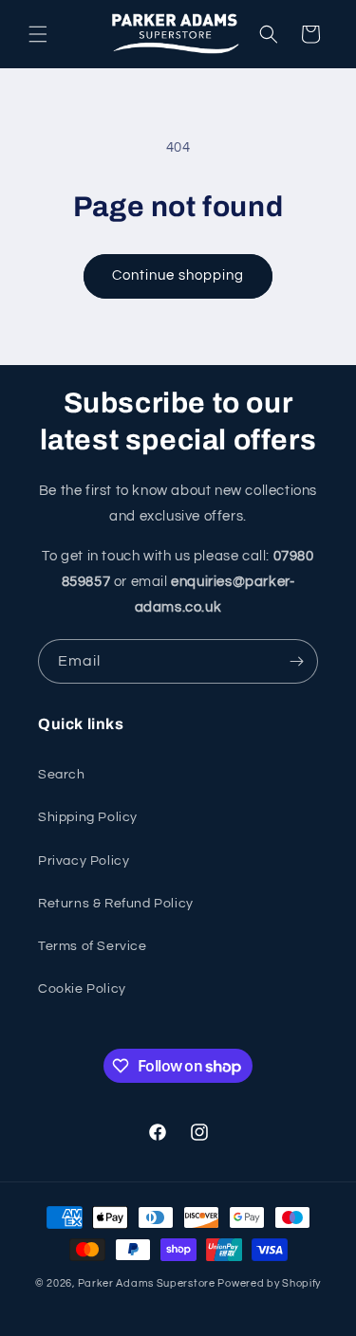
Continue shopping (178, 275)
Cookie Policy (82, 989)
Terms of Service (92, 946)
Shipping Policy (88, 817)
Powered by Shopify (269, 1283)
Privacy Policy (83, 861)
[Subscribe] (296, 661)
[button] (38, 34)
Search (61, 774)
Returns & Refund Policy (116, 903)
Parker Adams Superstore (146, 1283)
